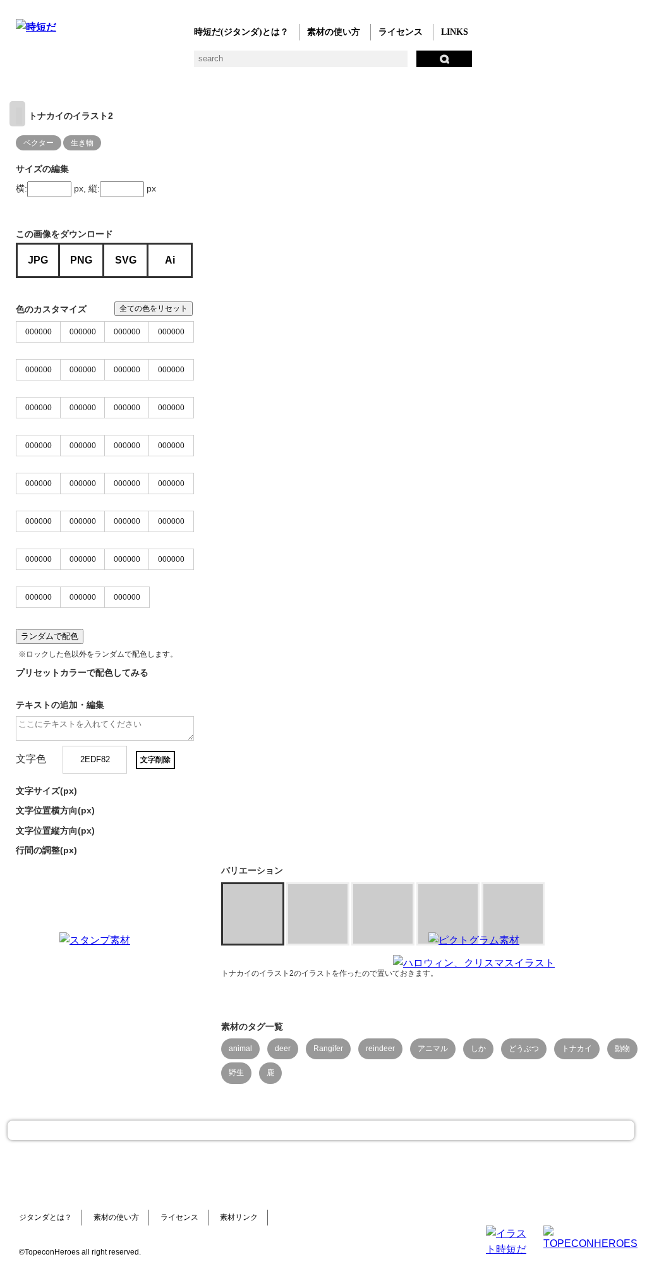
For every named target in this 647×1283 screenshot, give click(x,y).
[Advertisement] (284, 1011)
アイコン (377, 63)
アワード (251, 63)
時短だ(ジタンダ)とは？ (241, 32)
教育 (150, 63)
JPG (38, 260)
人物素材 (24, 63)
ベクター (403, 63)
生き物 (82, 142)
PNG (81, 260)
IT (99, 63)
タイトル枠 (276, 63)
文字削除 (155, 759)
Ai (170, 260)
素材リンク (239, 1217)
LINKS (454, 32)
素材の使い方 (333, 32)
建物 (226, 63)
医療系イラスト (125, 63)
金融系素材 (74, 63)
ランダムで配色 (49, 636)
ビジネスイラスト (49, 63)
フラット (453, 63)
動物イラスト (175, 63)
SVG (125, 260)
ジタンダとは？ (45, 1217)
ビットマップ (428, 63)
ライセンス (400, 32)
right (17, 113)
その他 (479, 63)
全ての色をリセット (153, 308)
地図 (327, 63)
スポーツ (302, 63)
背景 (201, 63)
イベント (352, 63)
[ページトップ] (321, 1130)
